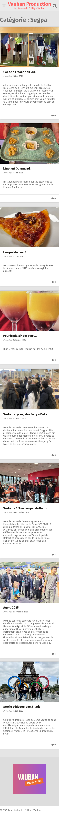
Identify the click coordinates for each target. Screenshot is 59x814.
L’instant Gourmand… (17, 168)
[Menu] (4, 6)
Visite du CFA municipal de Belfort (26, 508)
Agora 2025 (11, 607)
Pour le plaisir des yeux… (20, 336)
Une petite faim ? (15, 252)
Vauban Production (29, 4)
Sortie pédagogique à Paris (21, 707)
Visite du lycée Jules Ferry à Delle (25, 414)
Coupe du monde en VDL (19, 72)
